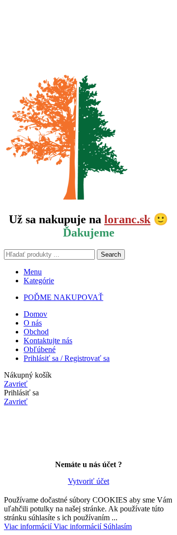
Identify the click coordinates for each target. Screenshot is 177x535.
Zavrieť (16, 384)
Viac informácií (52, 526)
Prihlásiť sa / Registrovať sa (67, 358)
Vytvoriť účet (88, 481)
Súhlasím (117, 526)
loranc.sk (127, 219)
